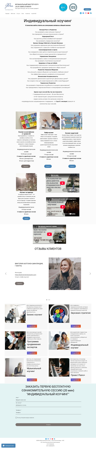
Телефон (18, 410)
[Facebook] (83, 13)
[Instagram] (86, 13)
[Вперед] (90, 274)
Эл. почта (18, 402)
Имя (17, 397)
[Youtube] (88, 13)
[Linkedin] (91, 13)
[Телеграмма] (81, 13)
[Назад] (5, 274)
